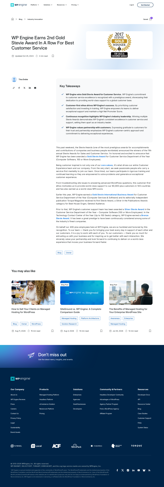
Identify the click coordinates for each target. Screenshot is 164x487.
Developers (77, 409)
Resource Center (144, 404)
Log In (132, 5)
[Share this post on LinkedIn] (30, 88)
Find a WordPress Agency (109, 409)
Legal (13, 423)
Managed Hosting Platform (49, 395)
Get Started (145, 5)
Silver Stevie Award (134, 209)
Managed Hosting (69, 318)
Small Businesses (79, 404)
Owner (69, 253)
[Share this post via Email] (35, 88)
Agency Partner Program (109, 404)
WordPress (36, 324)
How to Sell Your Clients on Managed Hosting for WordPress (30, 311)
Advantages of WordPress (109, 399)
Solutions (47, 5)
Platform (34, 5)
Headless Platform (46, 399)
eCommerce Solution (47, 404)
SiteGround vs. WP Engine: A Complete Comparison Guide (80, 311)
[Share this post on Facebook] (19, 88)
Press (13, 404)
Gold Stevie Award (96, 156)
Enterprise (128, 318)
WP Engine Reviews (18, 399)
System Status (143, 427)
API (139, 399)
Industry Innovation (35, 19)
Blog (20, 19)
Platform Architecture (90, 318)
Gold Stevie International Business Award (112, 194)
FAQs (140, 423)
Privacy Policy (16, 418)
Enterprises (77, 395)
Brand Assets (15, 432)
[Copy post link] (13, 88)
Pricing (74, 5)
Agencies (76, 399)
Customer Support (144, 418)
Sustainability (15, 427)
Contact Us (15, 413)
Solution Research (69, 324)
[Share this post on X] (24, 88)
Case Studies (142, 413)
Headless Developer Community (112, 395)
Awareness (115, 318)
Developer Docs (144, 395)
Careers (14, 409)
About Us (14, 395)
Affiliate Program (106, 413)
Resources (61, 5)
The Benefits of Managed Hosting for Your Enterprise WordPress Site (128, 311)
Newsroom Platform (46, 409)
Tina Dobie (23, 79)
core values (107, 165)
